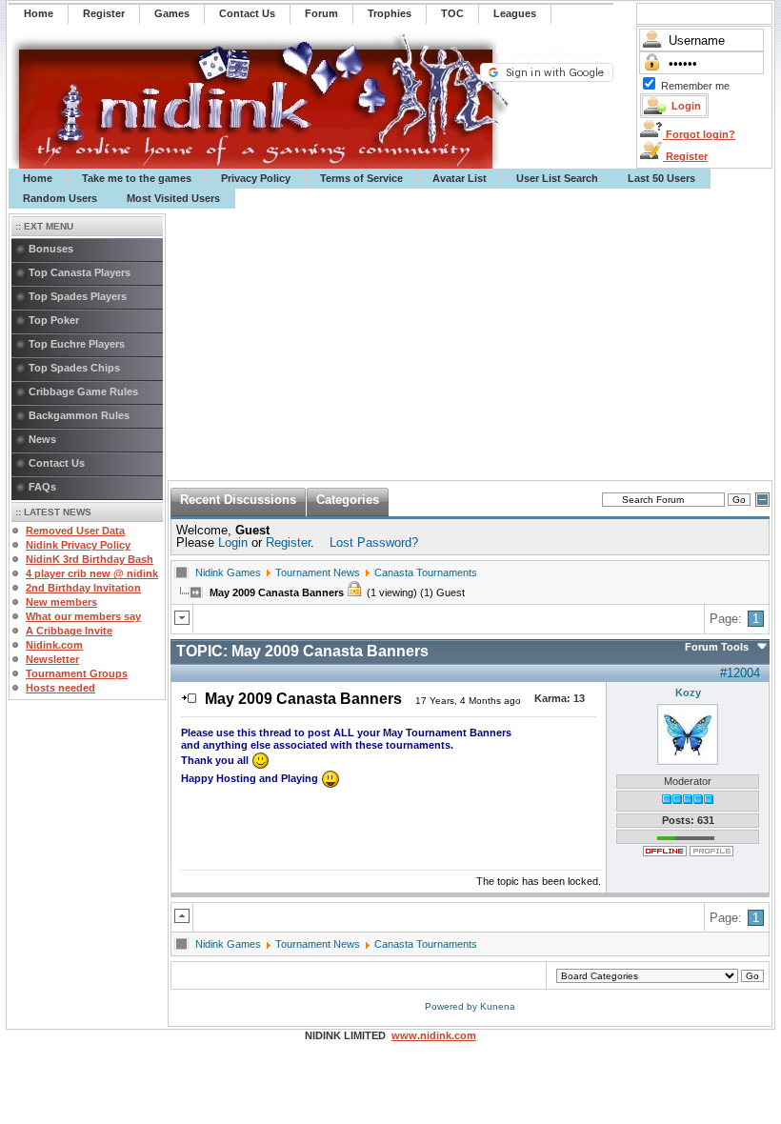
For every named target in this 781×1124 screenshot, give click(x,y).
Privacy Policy (255, 178)
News (42, 439)
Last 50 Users (661, 178)
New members (61, 602)
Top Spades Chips (74, 367)
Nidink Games (228, 572)
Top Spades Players (78, 296)
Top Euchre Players (77, 344)
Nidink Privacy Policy (78, 545)
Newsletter (52, 659)
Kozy (688, 692)
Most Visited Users (173, 198)
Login (233, 542)
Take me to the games (136, 178)
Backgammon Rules (79, 415)
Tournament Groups (77, 673)
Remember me (695, 85)
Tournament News (317, 572)
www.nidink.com (433, 1035)
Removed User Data (75, 530)
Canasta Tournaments (425, 572)
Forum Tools (717, 646)
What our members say (83, 616)
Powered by (452, 1006)
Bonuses (51, 248)
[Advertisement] (470, 344)
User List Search (557, 178)
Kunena (497, 1006)
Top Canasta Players (79, 272)
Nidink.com (54, 645)
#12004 (740, 673)
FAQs (42, 486)
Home (37, 178)
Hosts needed (60, 687)
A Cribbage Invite (69, 630)
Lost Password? (374, 542)
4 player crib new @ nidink (92, 573)
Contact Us (57, 463)
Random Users (60, 198)
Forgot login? (699, 134)
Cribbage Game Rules (83, 391)
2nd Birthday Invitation (83, 587)
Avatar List (459, 178)
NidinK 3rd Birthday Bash (89, 559)
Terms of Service (361, 178)
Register (685, 156)
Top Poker (54, 320)
